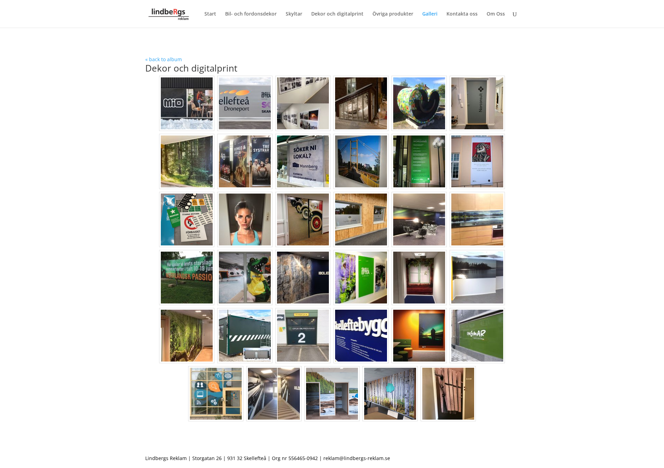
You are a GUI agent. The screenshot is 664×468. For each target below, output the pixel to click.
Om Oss (496, 14)
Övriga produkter (392, 14)
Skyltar (294, 14)
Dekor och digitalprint (337, 14)
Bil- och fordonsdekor (251, 14)
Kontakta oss (462, 14)
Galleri (429, 14)
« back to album (163, 59)
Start (210, 14)
